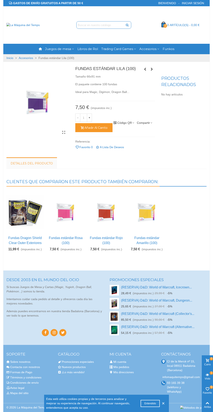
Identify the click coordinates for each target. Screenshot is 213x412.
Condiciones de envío (24, 382)
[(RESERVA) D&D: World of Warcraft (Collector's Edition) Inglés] (114, 316)
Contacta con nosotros (25, 367)
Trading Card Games (117, 49)
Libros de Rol (87, 49)
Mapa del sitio (19, 393)
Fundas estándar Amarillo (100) (146, 240)
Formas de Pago (21, 372)
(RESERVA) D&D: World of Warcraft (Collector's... (157, 314)
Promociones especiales (137, 280)
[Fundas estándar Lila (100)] (64, 132)
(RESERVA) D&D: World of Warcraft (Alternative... (157, 327)
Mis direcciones (123, 372)
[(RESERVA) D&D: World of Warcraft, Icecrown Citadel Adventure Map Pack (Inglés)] (114, 290)
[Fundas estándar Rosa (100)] (65, 212)
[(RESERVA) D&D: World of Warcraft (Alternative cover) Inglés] (114, 329)
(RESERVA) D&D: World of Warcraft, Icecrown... (156, 287)
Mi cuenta (119, 361)
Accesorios (147, 49)
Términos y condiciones (25, 377)
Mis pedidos (121, 367)
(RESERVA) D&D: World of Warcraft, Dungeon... (156, 300)
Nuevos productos (74, 367)
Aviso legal (17, 387)
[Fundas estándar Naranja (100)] (145, 69)
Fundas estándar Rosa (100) (66, 240)
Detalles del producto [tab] (32, 163)
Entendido (150, 403)
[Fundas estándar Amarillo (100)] (152, 69)
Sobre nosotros (20, 361)
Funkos (168, 49)
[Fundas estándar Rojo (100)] (106, 212)
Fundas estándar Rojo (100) (106, 240)
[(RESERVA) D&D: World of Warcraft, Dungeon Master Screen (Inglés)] (114, 303)
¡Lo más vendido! (73, 372)
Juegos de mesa (58, 49)
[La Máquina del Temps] (29, 25)
